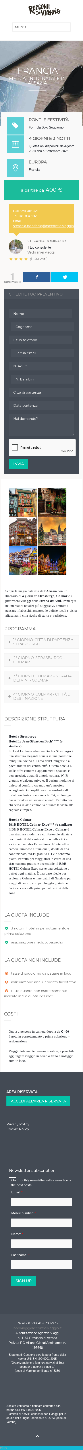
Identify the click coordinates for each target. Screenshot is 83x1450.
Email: (17, 1192)
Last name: (20, 1255)
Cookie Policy (17, 1129)
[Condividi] (36, 277)
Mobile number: (23, 1213)
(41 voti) (40, 259)
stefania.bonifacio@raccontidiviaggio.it (45, 226)
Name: (17, 1234)
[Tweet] (64, 277)
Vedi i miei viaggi (40, 252)
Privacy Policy (17, 1124)
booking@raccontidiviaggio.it (37, 1328)
